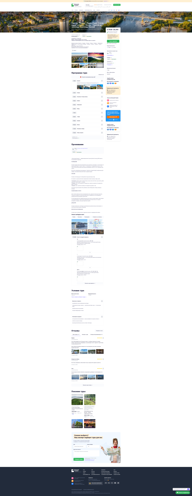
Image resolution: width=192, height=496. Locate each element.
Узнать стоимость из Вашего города (78, 296)
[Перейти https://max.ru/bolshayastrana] (110, 83)
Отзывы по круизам (117, 474)
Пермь (76, 29)
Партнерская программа (105, 471)
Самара (78, 29)
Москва (95, 4)
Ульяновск (86, 29)
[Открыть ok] (112, 483)
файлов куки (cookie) (182, 489)
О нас (94, 10)
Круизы (77, 13)
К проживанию (110, 55)
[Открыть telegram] (105, 483)
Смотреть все (101, 74)
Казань (73, 29)
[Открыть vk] (109, 483)
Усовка (73, 30)
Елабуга (98, 29)
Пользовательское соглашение (77, 489)
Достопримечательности (95, 474)
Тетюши (101, 29)
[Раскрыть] (102, 93)
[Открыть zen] (115, 483)
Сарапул (94, 29)
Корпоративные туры (88, 10)
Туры (72, 10)
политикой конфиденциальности (89, 459)
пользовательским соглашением (89, 460)
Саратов (82, 29)
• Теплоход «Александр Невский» (82, 148)
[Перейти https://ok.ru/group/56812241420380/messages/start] (115, 83)
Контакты (98, 10)
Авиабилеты (81, 10)
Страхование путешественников (106, 474)
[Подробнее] (76, 136)
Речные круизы (82, 13)
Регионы (76, 10)
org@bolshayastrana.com (96, 480)
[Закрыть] (102, 81)
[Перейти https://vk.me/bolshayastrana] (108, 83)
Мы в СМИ (93, 471)
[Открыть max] (118, 483)
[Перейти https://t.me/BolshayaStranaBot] (113, 83)
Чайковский (90, 29)
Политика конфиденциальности (88, 489)
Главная (73, 13)
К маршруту (109, 64)
